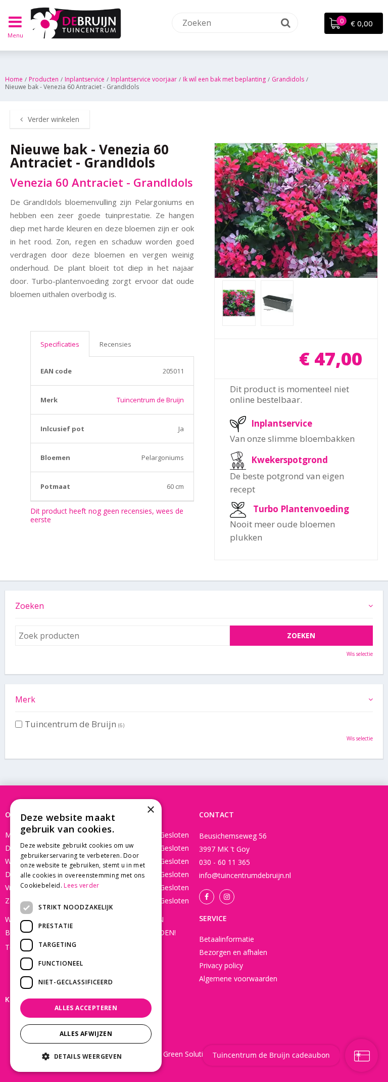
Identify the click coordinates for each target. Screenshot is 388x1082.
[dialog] (86, 935)
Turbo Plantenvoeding (301, 509)
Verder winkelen (53, 119)
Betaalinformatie (226, 939)
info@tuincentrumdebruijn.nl (245, 875)
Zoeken (29, 606)
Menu (15, 35)
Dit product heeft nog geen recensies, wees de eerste (106, 515)
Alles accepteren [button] (86, 1008)
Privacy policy (221, 965)
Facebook (206, 896)
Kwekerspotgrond (289, 459)
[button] (86, 1056)
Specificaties (59, 344)
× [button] (150, 810)
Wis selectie (360, 654)
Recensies (115, 344)
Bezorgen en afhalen (233, 952)
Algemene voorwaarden (238, 978)
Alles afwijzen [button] (86, 1033)
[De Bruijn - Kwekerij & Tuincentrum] (75, 22)
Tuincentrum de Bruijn (150, 399)
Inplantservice (281, 423)
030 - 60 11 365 (224, 862)
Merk (25, 699)
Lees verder (81, 885)
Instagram (226, 896)
